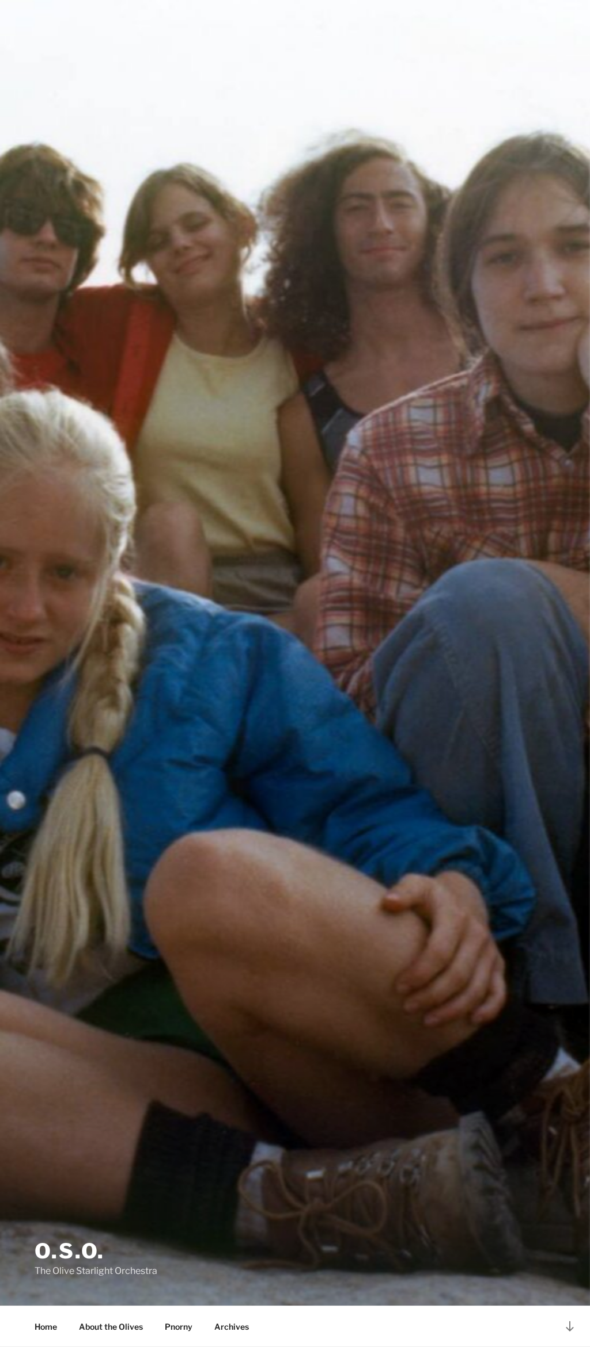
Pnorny (178, 1326)
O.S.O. (70, 1251)
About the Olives (111, 1326)
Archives (231, 1326)
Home (46, 1326)
